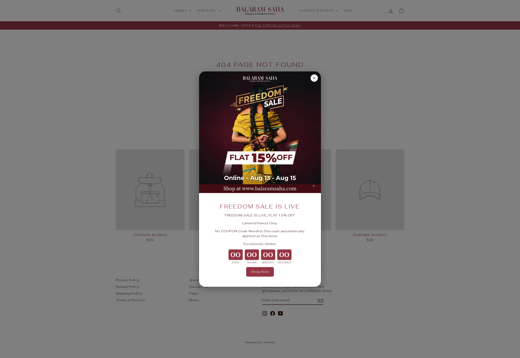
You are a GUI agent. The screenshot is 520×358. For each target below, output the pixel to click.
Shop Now (260, 272)
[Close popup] (314, 78)
